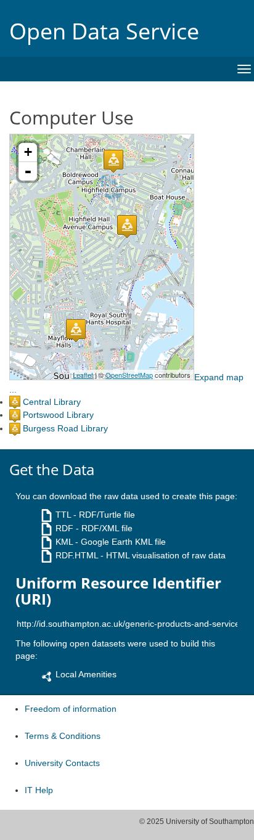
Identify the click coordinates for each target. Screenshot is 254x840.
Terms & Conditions (62, 736)
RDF (64, 528)
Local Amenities (86, 674)
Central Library (52, 402)
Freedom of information (71, 709)
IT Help (39, 790)
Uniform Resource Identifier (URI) (118, 591)
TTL (63, 515)
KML (64, 542)
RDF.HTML (76, 555)
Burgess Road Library (65, 428)
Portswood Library (58, 415)
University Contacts (62, 763)
